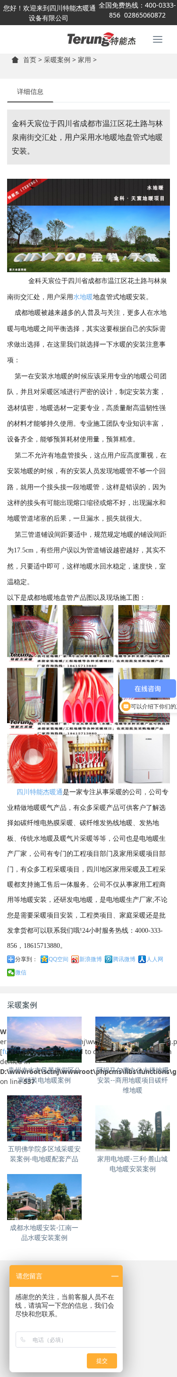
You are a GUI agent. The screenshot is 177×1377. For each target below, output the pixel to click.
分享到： (26, 959)
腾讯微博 (124, 959)
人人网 (154, 959)
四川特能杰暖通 (40, 792)
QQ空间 (58, 959)
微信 (20, 972)
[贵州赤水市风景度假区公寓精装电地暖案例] (44, 1040)
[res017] (88, 39)
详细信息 (30, 91)
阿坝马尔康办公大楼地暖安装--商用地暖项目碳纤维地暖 (132, 1079)
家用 (84, 59)
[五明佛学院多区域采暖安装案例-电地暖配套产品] (44, 1118)
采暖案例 (57, 59)
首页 (29, 59)
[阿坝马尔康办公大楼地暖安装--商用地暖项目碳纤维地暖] (132, 1040)
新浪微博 (90, 959)
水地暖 (83, 297)
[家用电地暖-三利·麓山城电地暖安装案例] (132, 1128)
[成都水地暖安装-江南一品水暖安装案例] (44, 1197)
